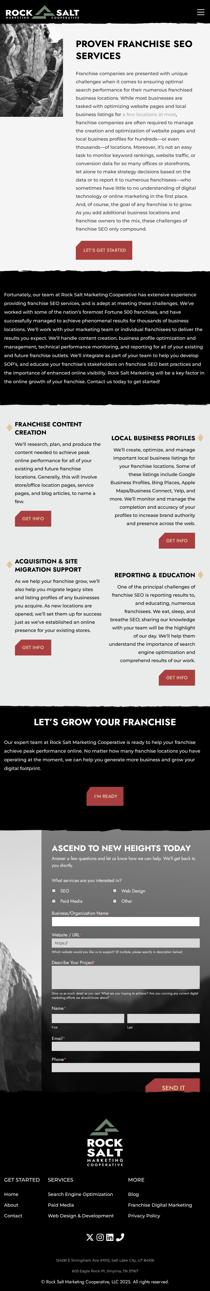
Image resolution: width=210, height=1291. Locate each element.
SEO (64, 891)
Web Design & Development (81, 1216)
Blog (133, 1194)
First (54, 1027)
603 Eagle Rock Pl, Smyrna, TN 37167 (105, 1271)
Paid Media (71, 901)
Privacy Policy (144, 1216)
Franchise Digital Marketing (160, 1205)
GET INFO (33, 518)
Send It (173, 1087)
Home (11, 1194)
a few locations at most (149, 114)
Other (126, 901)
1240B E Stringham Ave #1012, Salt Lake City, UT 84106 (105, 1260)
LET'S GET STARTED (104, 250)
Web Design (133, 891)
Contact (13, 1216)
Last (129, 1027)
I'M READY (106, 796)
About (11, 1205)
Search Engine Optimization (80, 1194)
